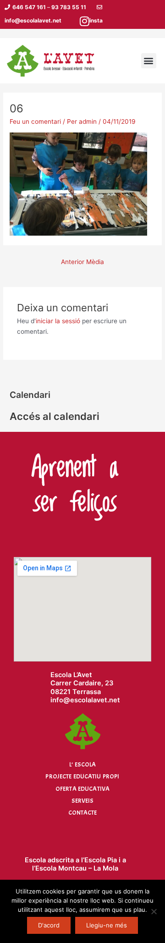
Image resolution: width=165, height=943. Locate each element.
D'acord (49, 925)
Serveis (83, 801)
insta (96, 20)
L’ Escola (82, 764)
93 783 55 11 (68, 7)
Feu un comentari (35, 121)
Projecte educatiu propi (82, 776)
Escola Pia (100, 860)
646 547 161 (29, 7)
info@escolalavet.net (33, 20)
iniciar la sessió (58, 321)
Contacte (82, 812)
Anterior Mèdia (82, 261)
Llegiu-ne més (106, 925)
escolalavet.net (95, 700)
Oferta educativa (82, 789)
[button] (148, 60)
